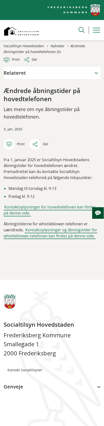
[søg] (81, 29)
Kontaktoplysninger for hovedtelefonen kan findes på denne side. (50, 210)
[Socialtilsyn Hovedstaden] (21, 30)
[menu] (96, 30)
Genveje (13, 387)
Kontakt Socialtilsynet (24, 370)
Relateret (15, 73)
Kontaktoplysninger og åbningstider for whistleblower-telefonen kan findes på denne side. (50, 233)
